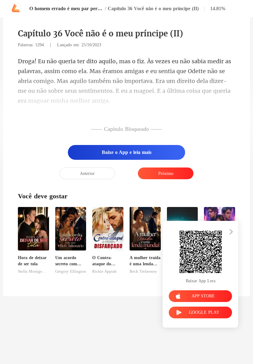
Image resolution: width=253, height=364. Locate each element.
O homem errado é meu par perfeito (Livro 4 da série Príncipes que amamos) (66, 8)
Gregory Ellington (70, 271)
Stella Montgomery (33, 271)
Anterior (87, 173)
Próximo (165, 173)
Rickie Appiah (104, 271)
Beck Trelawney (143, 271)
